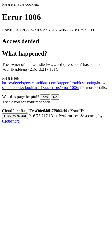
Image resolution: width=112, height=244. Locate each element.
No (55, 97)
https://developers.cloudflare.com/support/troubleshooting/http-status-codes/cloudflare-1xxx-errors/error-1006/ (53, 85)
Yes (45, 97)
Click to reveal (15, 116)
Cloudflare (11, 121)
